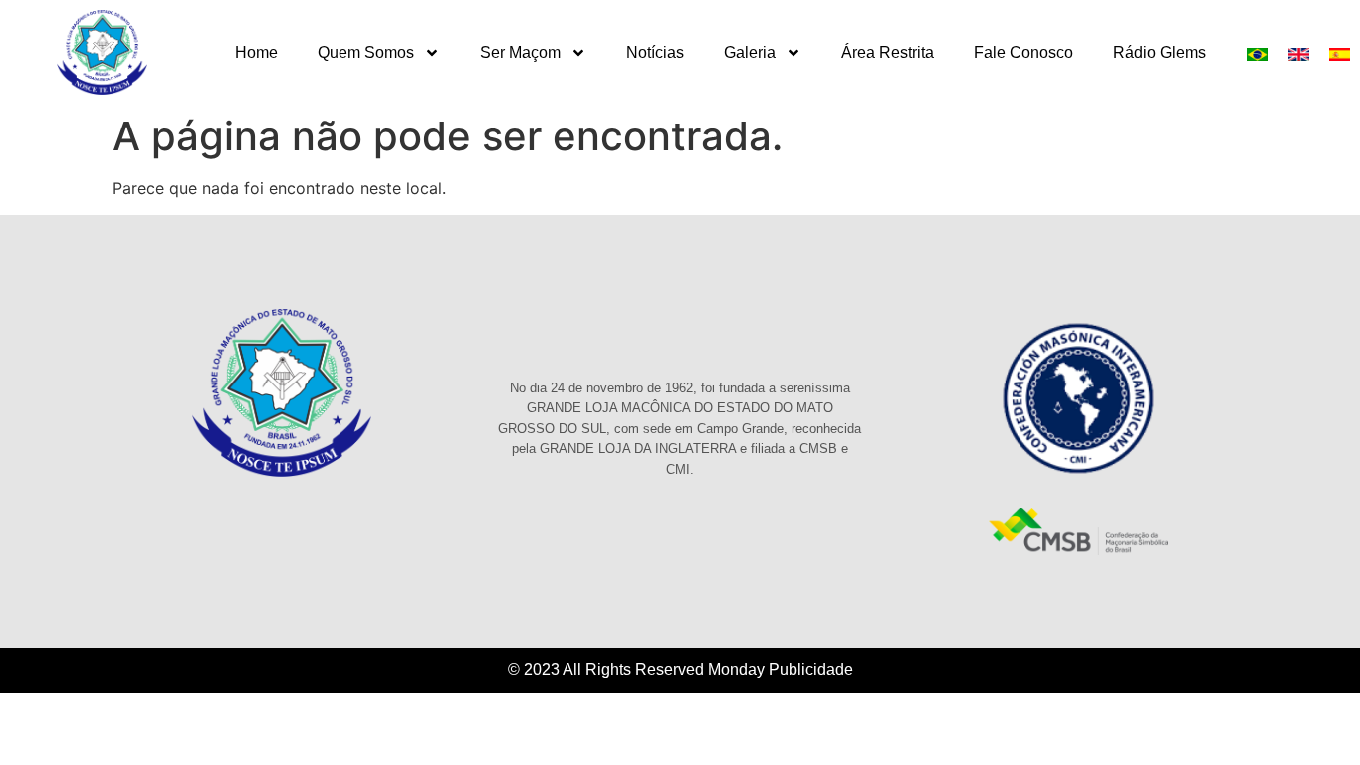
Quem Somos (366, 52)
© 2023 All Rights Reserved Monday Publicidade (680, 669)
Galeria (750, 52)
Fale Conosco (1023, 52)
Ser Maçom (520, 52)
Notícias (655, 52)
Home (256, 52)
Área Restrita (887, 52)
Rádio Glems (1159, 52)
